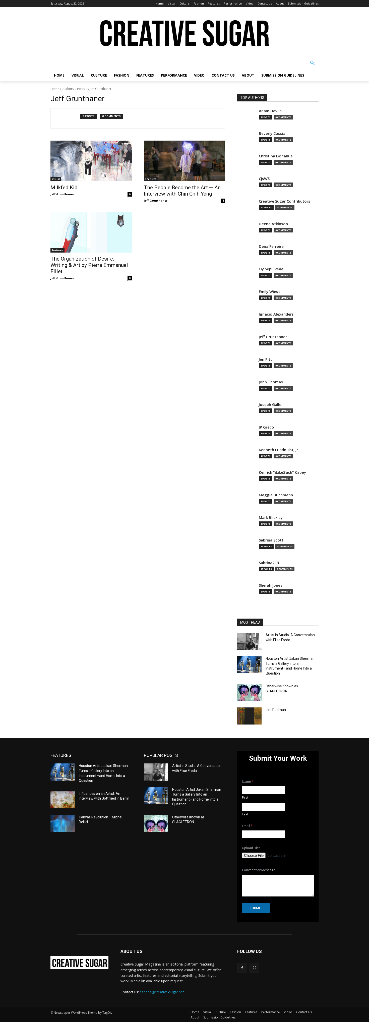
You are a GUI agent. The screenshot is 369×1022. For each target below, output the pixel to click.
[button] (312, 63)
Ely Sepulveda (271, 269)
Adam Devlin (270, 110)
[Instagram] (254, 968)
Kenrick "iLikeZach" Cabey (282, 472)
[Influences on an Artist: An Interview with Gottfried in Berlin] (62, 799)
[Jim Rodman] (249, 716)
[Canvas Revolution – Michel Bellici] (62, 823)
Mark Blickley (271, 517)
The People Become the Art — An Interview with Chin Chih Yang (182, 191)
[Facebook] (242, 968)
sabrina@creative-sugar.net (162, 992)
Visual (56, 179)
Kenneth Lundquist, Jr (278, 449)
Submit (256, 908)
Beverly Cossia (272, 133)
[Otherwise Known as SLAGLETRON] (249, 692)
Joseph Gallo (270, 404)
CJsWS (264, 178)
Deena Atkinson (273, 223)
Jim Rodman (276, 710)
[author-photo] (68, 118)
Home (54, 89)
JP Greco (266, 427)
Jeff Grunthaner (62, 194)
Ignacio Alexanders (276, 314)
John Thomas (271, 382)
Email (247, 826)
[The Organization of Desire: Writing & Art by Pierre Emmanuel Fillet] (91, 232)
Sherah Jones (270, 585)
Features (150, 179)
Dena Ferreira (271, 246)
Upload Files (251, 848)
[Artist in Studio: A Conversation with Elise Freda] (249, 641)
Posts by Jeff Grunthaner (94, 89)
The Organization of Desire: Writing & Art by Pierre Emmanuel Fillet (89, 265)
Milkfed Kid (64, 188)
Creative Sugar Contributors (284, 201)
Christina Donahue (276, 156)
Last (245, 814)
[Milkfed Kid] (91, 161)
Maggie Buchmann (276, 495)
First (245, 797)
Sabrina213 (269, 562)
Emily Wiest (269, 291)
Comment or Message (258, 870)
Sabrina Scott (271, 540)
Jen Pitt (265, 359)
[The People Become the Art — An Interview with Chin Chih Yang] (184, 161)
